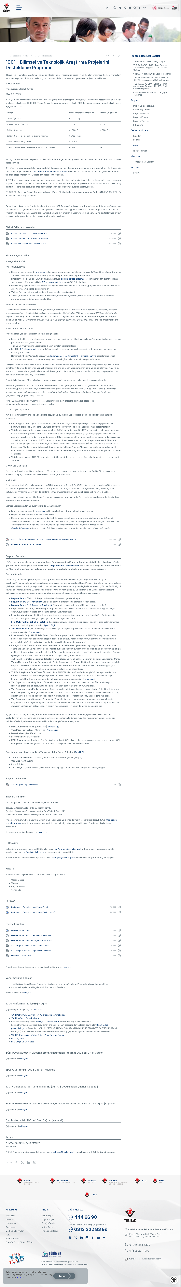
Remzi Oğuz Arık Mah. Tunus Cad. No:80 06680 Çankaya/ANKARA (145, 1235)
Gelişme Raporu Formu (21, 930)
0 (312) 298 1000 (139, 1250)
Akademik (29, 56)
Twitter (125, 8)
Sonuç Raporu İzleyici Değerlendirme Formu (30, 945)
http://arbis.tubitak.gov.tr (33, 852)
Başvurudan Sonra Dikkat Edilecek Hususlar (29, 244)
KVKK (8, 1234)
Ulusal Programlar (45, 56)
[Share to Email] (34, 1162)
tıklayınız (43, 832)
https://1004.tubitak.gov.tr (47, 1021)
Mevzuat (10, 1219)
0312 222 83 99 (90, 1229)
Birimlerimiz (11, 1227)
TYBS (94, 1194)
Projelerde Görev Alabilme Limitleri (26, 544)
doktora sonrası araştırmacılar (74, 279)
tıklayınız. (68, 967)
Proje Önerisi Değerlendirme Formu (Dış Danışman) (33, 912)
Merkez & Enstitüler (15, 1231)
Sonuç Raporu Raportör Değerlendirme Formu (31, 951)
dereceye (41, 272)
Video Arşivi (47, 1227)
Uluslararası (11, 1223)
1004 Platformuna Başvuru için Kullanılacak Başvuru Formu (38, 1015)
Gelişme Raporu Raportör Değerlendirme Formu (31, 940)
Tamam (62, 1276)
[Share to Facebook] (16, 1162)
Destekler (17, 56)
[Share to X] (22, 1162)
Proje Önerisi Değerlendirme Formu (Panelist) (30, 907)
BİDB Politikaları (13, 1238)
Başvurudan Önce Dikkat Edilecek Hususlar (29, 233)
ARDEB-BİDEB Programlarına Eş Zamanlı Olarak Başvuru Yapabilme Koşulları (43, 539)
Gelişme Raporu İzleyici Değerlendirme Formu (31, 935)
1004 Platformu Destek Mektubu (26, 1018)
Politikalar (10, 1215)
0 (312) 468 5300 (139, 1244)
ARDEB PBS (62, 1180)
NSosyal (120, 8)
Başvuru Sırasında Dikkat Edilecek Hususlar (29, 238)
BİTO (144, 1180)
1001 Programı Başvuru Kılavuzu (24, 785)
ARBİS (27, 1180)
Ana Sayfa (9, 55)
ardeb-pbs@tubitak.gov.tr (63, 857)
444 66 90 (85, 1217)
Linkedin (130, 8)
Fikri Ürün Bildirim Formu (21, 956)
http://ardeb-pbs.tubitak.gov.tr (68, 849)
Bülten (104, 1238)
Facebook (139, 8)
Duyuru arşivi (48, 1219)
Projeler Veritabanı (50, 1231)
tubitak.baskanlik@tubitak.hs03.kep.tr (145, 1259)
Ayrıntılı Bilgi (49, 625)
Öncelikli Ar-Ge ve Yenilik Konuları (50, 171)
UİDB (161, 1180)
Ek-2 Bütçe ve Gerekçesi (23, 1041)
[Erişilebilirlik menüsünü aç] (174, 1280)
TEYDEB (92, 1180)
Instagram (134, 8)
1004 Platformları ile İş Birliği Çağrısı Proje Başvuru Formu (37, 1035)
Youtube (144, 8)
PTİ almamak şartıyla (51, 282)
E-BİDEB (113, 1180)
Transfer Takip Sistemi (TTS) (19, 1242)
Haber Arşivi (47, 1215)
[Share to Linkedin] (28, 1162)
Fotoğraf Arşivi (48, 1223)
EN (107, 7)
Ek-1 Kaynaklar (18, 1038)
